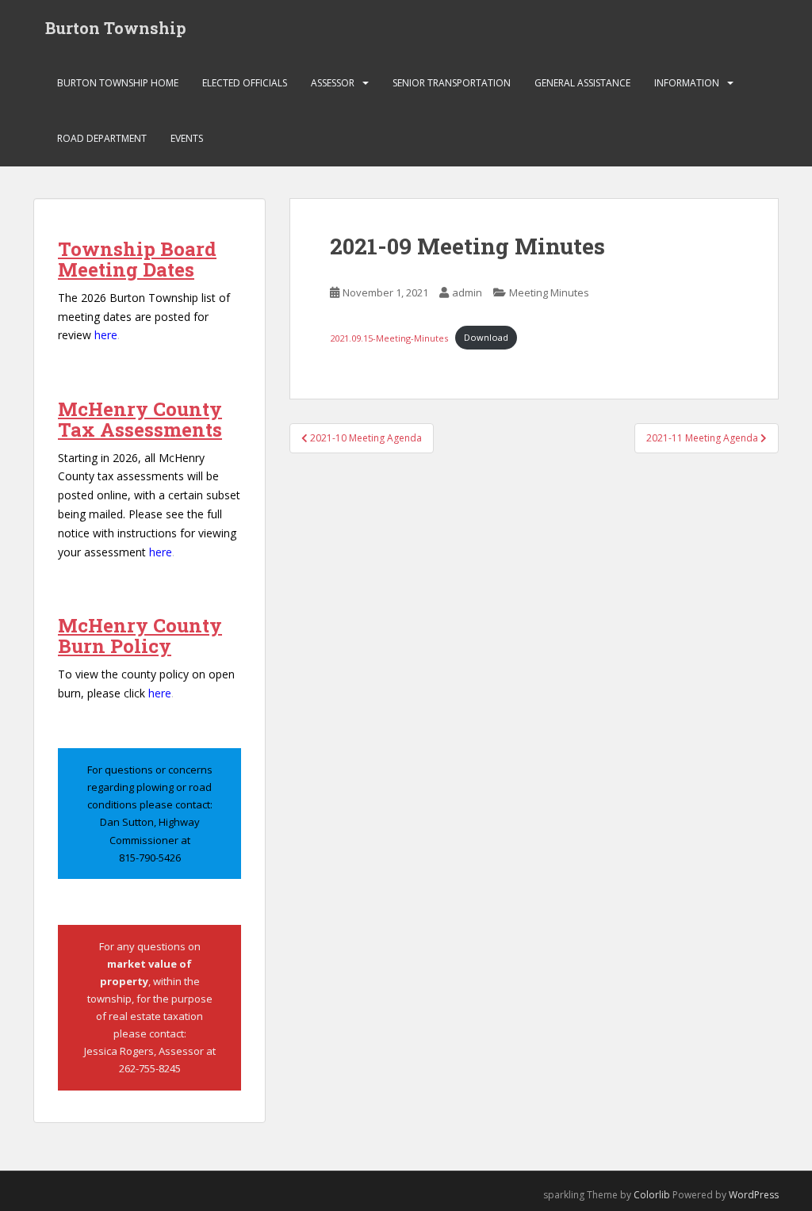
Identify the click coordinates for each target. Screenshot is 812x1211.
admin (467, 292)
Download (486, 337)
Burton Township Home (117, 83)
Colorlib (652, 1194)
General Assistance (582, 83)
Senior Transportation (452, 83)
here (105, 334)
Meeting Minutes (549, 292)
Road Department (102, 138)
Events (186, 138)
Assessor (332, 83)
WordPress (754, 1194)
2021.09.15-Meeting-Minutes (389, 337)
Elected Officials (244, 83)
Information (686, 83)
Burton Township (115, 27)
